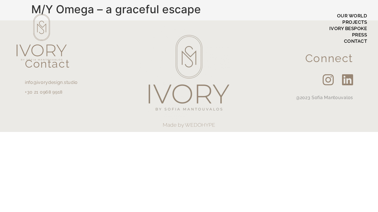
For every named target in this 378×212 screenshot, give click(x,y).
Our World (352, 15)
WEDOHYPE (200, 125)
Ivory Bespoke (348, 28)
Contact (355, 41)
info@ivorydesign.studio (51, 82)
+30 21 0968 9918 (44, 92)
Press (359, 35)
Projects (354, 22)
